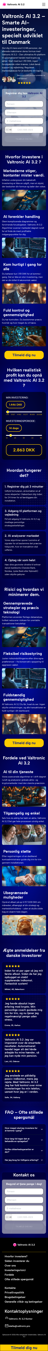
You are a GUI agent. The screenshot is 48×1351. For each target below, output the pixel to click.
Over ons (10, 1265)
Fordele (9, 1274)
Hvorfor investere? (16, 1256)
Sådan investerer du (17, 1261)
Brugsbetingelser (15, 1297)
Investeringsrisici (15, 1270)
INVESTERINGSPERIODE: (20, 421)
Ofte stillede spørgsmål (19, 1279)
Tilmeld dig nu (24, 139)
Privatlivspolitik (14, 1292)
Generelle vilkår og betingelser (23, 1301)
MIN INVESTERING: (17, 397)
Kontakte (10, 1288)
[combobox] (8, 129)
